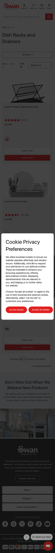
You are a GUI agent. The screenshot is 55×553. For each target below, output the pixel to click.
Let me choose (16, 309)
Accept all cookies (40, 309)
